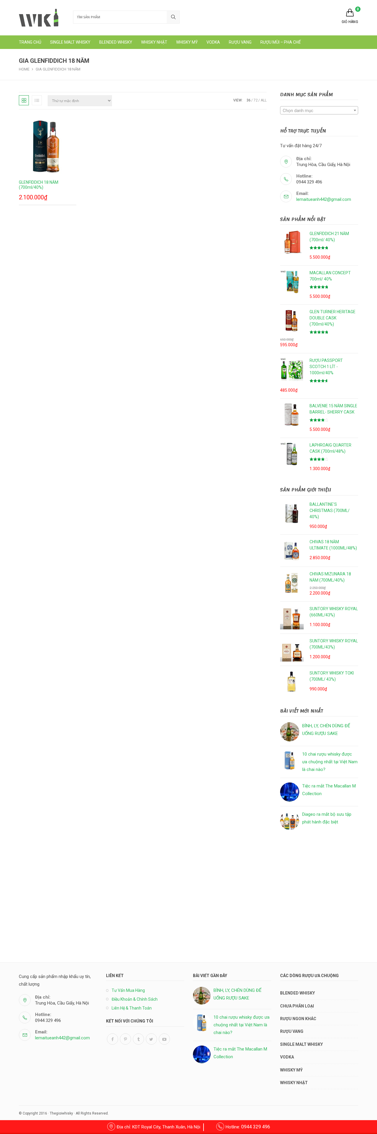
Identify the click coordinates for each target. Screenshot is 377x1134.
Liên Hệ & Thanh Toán (132, 1008)
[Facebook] (112, 1039)
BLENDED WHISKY (297, 993)
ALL (264, 100)
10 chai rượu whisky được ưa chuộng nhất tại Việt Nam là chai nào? (330, 761)
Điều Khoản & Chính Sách (135, 999)
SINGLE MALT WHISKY (301, 1044)
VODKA (287, 1057)
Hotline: (248, 1127)
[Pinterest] (125, 1039)
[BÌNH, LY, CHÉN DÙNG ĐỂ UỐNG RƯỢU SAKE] (289, 731)
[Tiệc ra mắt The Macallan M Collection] (289, 792)
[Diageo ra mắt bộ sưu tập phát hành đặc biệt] (289, 820)
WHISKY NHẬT (294, 1082)
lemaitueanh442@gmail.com (323, 199)
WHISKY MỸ (291, 1070)
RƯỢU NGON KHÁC (298, 1018)
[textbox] (319, 110)
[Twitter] (151, 1039)
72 (256, 100)
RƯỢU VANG (291, 1031)
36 (249, 100)
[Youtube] (164, 1039)
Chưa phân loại (297, 1006)
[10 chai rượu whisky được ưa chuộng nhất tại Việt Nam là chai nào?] (289, 760)
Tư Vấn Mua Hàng (128, 990)
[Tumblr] (138, 1039)
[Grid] (24, 100)
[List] (37, 100)
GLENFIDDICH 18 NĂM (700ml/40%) (38, 185)
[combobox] (319, 110)
